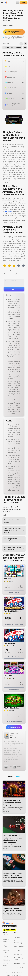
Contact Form (18, 954)
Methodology (18, 39)
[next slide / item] (21, 119)
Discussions (17, 950)
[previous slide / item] (6, 119)
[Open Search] (17, 2)
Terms (16, 958)
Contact (19, 766)
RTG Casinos (6, 960)
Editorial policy (11, 39)
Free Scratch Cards (19, 963)
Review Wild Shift (14, 592)
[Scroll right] (25, 43)
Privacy (21, 958)
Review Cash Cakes (14, 689)
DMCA (16, 960)
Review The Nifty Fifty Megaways (14, 624)
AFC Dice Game (18, 967)
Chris (10, 766)
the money (8, 211)
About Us (17, 937)
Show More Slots (14, 727)
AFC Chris (10, 26)
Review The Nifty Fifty (14, 657)
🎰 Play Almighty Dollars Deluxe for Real (13, 32)
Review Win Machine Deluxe (14, 721)
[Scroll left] (21, 43)
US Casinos (5, 956)
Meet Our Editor (19, 946)
